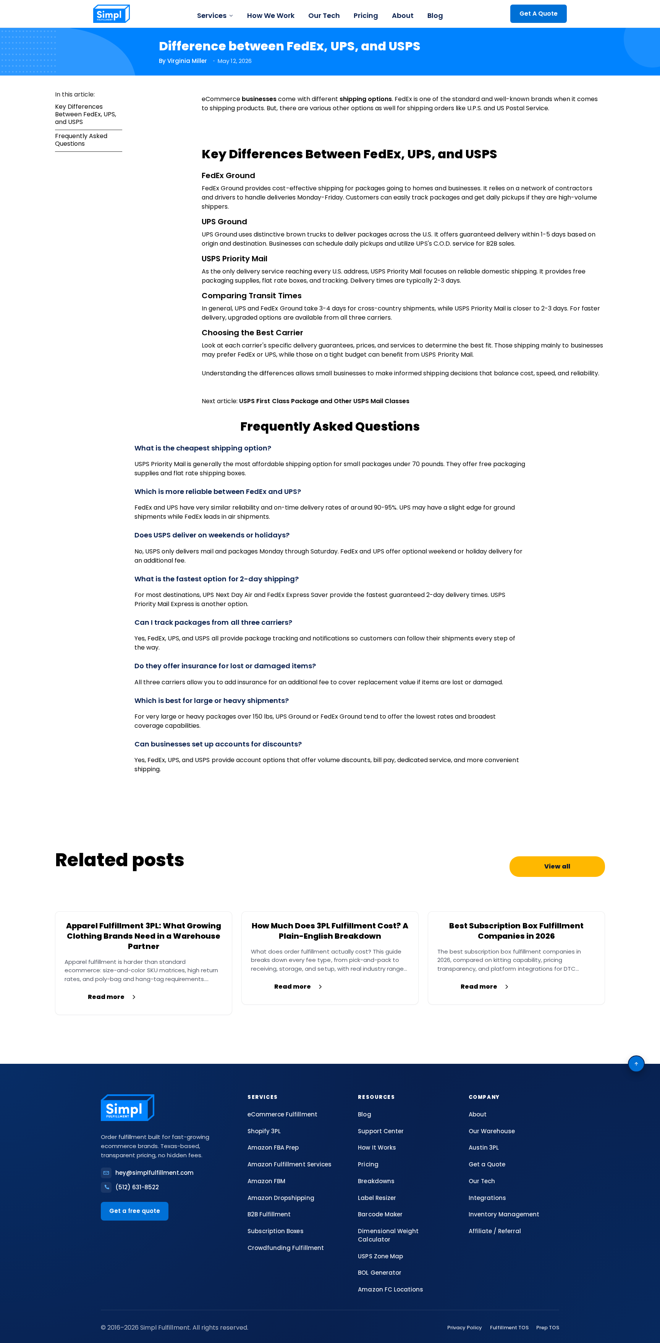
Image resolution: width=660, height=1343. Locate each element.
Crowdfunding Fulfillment (285, 1248)
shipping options (366, 99)
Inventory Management (504, 1214)
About (403, 15)
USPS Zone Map (380, 1256)
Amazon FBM (266, 1181)
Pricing (366, 15)
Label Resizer (377, 1198)
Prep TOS (547, 1327)
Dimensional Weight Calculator (388, 1235)
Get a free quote (134, 1211)
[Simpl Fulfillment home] (111, 14)
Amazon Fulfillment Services (289, 1164)
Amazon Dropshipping (280, 1198)
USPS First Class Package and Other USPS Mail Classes (324, 401)
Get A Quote (538, 13)
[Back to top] (636, 1063)
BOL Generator (379, 1273)
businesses (260, 99)
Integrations (487, 1198)
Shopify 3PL (264, 1131)
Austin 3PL (484, 1148)
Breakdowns (376, 1181)
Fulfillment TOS (509, 1327)
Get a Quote (487, 1164)
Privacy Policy (464, 1327)
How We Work (270, 15)
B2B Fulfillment (269, 1214)
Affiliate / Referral (495, 1231)
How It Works (377, 1148)
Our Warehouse (492, 1131)
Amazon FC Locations (390, 1289)
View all (557, 866)
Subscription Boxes (275, 1231)
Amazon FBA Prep (273, 1148)
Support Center (380, 1131)
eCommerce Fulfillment (282, 1114)
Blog (435, 15)
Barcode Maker (380, 1214)
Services (211, 15)
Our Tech (324, 15)
